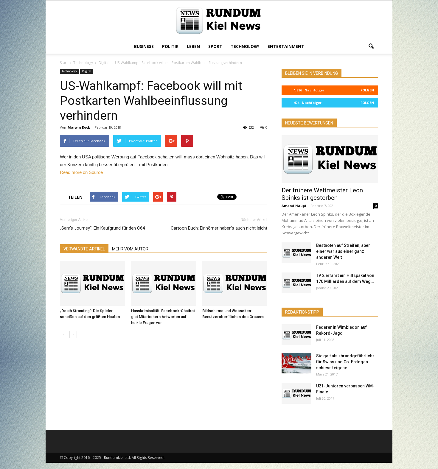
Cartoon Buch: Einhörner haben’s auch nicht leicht (219, 228)
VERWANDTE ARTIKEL (84, 249)
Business (144, 46)
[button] (371, 46)
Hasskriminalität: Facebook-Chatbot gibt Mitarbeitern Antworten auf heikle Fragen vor (163, 316)
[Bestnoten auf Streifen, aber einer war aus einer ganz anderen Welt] (296, 252)
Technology (245, 46)
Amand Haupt (294, 205)
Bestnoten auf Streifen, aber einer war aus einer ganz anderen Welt (343, 251)
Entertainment (286, 46)
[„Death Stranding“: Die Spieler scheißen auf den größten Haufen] (92, 283)
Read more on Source (81, 172)
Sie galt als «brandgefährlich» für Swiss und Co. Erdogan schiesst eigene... (345, 361)
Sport (215, 46)
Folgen (367, 90)
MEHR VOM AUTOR (130, 249)
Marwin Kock (79, 127)
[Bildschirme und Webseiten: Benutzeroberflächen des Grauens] (234, 283)
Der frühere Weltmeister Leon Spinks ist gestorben (322, 194)
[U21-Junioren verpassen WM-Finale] (296, 393)
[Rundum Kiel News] (219, 20)
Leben (193, 46)
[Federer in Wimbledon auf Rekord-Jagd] (296, 334)
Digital (86, 71)
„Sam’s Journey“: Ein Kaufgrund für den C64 (102, 228)
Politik (170, 46)
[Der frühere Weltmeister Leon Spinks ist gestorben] (330, 159)
